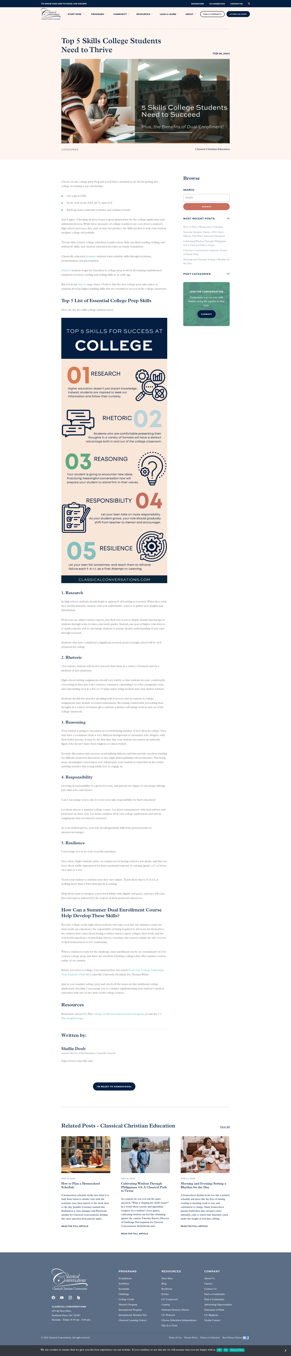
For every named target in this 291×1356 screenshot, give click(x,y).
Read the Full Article (74, 1226)
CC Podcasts (168, 1315)
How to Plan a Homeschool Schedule (203, 227)
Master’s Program (128, 1305)
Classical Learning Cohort (133, 1320)
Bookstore (166, 1289)
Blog (163, 1284)
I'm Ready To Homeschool (114, 1086)
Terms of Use (175, 1338)
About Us (209, 1278)
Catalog (165, 1305)
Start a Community (214, 1294)
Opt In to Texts (169, 1325)
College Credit (126, 1299)
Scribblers (124, 1284)
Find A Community (212, 14)
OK (219, 1350)
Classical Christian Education (212, 149)
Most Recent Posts (199, 218)
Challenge (124, 1294)
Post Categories (197, 273)
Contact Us (210, 1289)
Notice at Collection (210, 1338)
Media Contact (212, 1320)
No (225, 1350)
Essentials (124, 1289)
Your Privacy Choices (232, 1338)
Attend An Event (238, 14)
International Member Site (133, 1315)
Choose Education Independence (179, 1320)
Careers (208, 1284)
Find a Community (214, 1299)
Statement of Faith (214, 1310)
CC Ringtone (211, 1315)
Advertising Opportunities (218, 1305)
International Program (130, 1310)
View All (225, 1127)
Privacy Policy (191, 1338)
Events (165, 1294)
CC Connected (169, 1299)
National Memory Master (175, 1310)
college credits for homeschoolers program (119, 1014)
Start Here (167, 1278)
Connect (206, 314)
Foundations (125, 1278)
